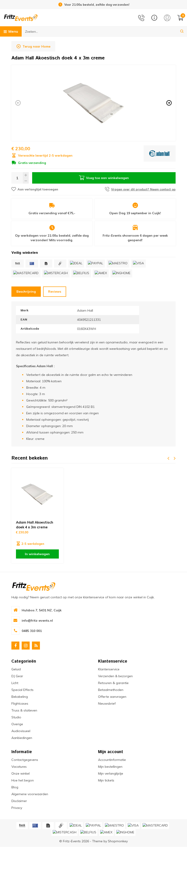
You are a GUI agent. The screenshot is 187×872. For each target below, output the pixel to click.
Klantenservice (108, 669)
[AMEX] (101, 273)
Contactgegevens (24, 760)
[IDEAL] (76, 263)
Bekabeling (19, 697)
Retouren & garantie (113, 683)
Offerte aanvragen (112, 697)
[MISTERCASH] (56, 273)
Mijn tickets (106, 780)
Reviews (54, 291)
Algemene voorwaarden (29, 794)
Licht (14, 683)
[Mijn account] (167, 18)
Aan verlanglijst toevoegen (38, 189)
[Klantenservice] (154, 18)
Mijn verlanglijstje (110, 773)
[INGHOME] (121, 273)
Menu (13, 31)
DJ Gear (17, 676)
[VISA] (138, 263)
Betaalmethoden (110, 690)
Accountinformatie (112, 760)
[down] (26, 181)
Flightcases (19, 703)
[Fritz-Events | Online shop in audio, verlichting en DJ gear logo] (20, 17)
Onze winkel (20, 773)
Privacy (16, 808)
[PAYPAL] (95, 263)
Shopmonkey (118, 841)
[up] (26, 175)
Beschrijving (26, 291)
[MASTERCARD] (25, 273)
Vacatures (19, 767)
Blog (14, 787)
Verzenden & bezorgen (115, 676)
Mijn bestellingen (110, 767)
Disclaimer (19, 801)
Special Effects (22, 690)
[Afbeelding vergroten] (93, 103)
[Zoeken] (182, 31)
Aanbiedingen (21, 738)
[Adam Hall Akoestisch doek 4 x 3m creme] (37, 494)
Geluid (16, 669)
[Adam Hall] (160, 155)
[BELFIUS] (81, 273)
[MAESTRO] (118, 263)
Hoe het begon (22, 780)
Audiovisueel (20, 731)
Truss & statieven (24, 710)
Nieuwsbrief (107, 703)
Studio (16, 717)
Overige (17, 724)
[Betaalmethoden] (17, 263)
